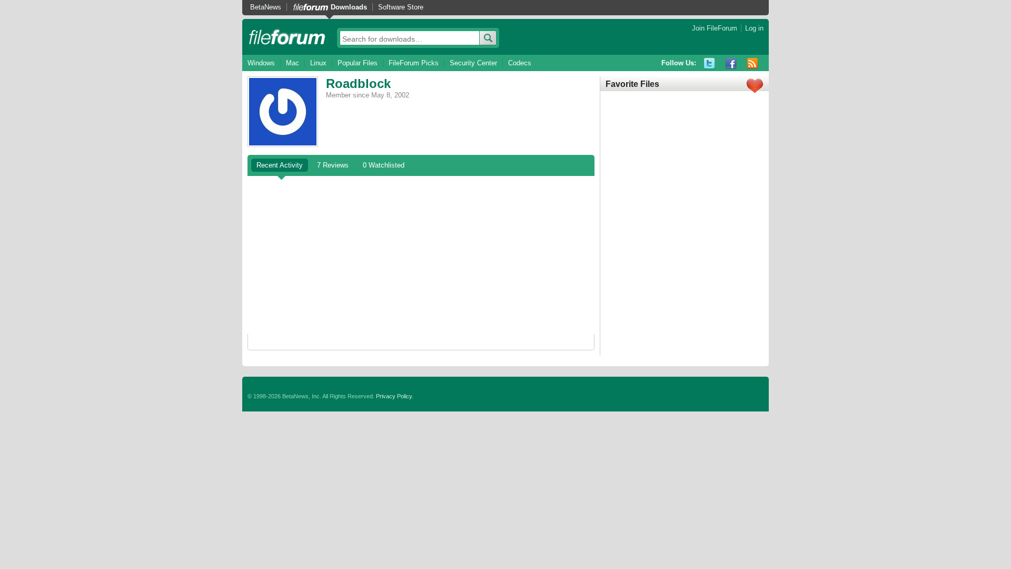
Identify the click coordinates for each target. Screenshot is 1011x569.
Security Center (473, 63)
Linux (318, 63)
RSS (752, 63)
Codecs (519, 63)
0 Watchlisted (383, 165)
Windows (261, 63)
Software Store (400, 7)
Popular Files (358, 63)
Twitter (709, 63)
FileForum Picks (414, 63)
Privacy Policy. (394, 396)
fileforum (287, 37)
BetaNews (265, 7)
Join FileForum (714, 28)
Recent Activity (279, 165)
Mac (292, 63)
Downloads (349, 7)
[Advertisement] (420, 255)
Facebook (731, 63)
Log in (754, 28)
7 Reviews (333, 165)
